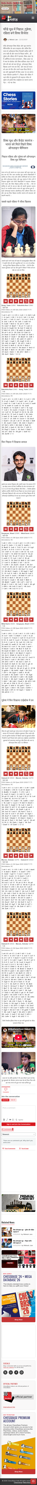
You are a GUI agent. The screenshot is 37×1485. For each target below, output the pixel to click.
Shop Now (19, 1320)
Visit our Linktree (8, 1367)
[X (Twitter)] (5, 1372)
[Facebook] (16, 1372)
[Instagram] (22, 1372)
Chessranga (18, 1482)
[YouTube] (11, 1372)
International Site (9, 1407)
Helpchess (26, 1482)
